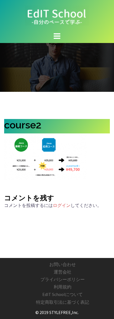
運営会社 (62, 272)
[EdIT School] (57, 15)
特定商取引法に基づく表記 (62, 302)
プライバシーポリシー (62, 279)
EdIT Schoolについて (62, 294)
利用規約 (62, 287)
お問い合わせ (62, 264)
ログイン (62, 205)
